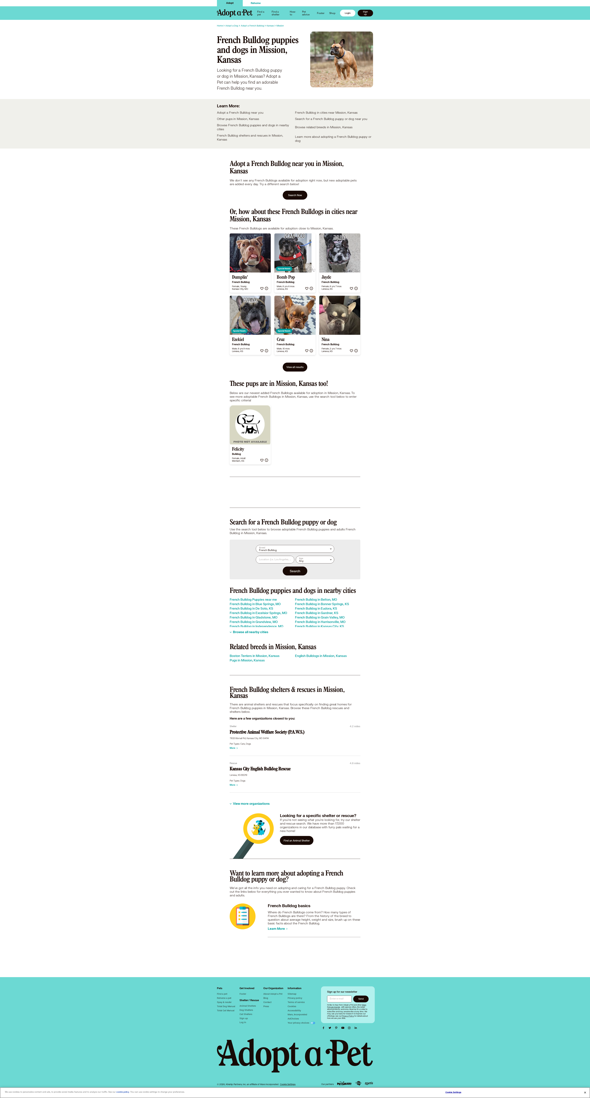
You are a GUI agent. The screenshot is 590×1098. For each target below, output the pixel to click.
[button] (262, 288)
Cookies (292, 1006)
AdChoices (293, 1018)
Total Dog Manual (226, 1006)
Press (266, 1006)
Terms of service (296, 1002)
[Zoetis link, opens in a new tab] (369, 1083)
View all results (295, 367)
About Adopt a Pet (272, 994)
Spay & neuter (224, 1002)
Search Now (295, 195)
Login (348, 13)
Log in (243, 1022)
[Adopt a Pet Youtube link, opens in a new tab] (343, 1027)
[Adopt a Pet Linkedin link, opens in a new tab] (355, 1027)
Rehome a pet (224, 998)
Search (295, 571)
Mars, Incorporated (297, 1014)
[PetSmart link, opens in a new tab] (344, 1083)
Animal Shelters (248, 1006)
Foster (320, 13)
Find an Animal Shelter (297, 840)
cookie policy (122, 1092)
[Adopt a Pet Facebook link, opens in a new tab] (324, 1027)
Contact (267, 1002)
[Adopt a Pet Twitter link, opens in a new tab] (330, 1027)
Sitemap (292, 994)
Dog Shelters (246, 1010)
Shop (332, 13)
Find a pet (222, 994)
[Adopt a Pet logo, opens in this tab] (295, 1059)
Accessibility (294, 1010)
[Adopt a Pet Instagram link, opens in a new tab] (350, 1027)
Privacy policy (295, 998)
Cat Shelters (246, 1014)
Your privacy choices (299, 1022)
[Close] (585, 1092)
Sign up (365, 13)
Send (361, 998)
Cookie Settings (287, 1084)
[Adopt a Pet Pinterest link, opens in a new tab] (337, 1027)
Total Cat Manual (225, 1010)
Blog (265, 998)
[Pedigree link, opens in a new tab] (358, 1083)
